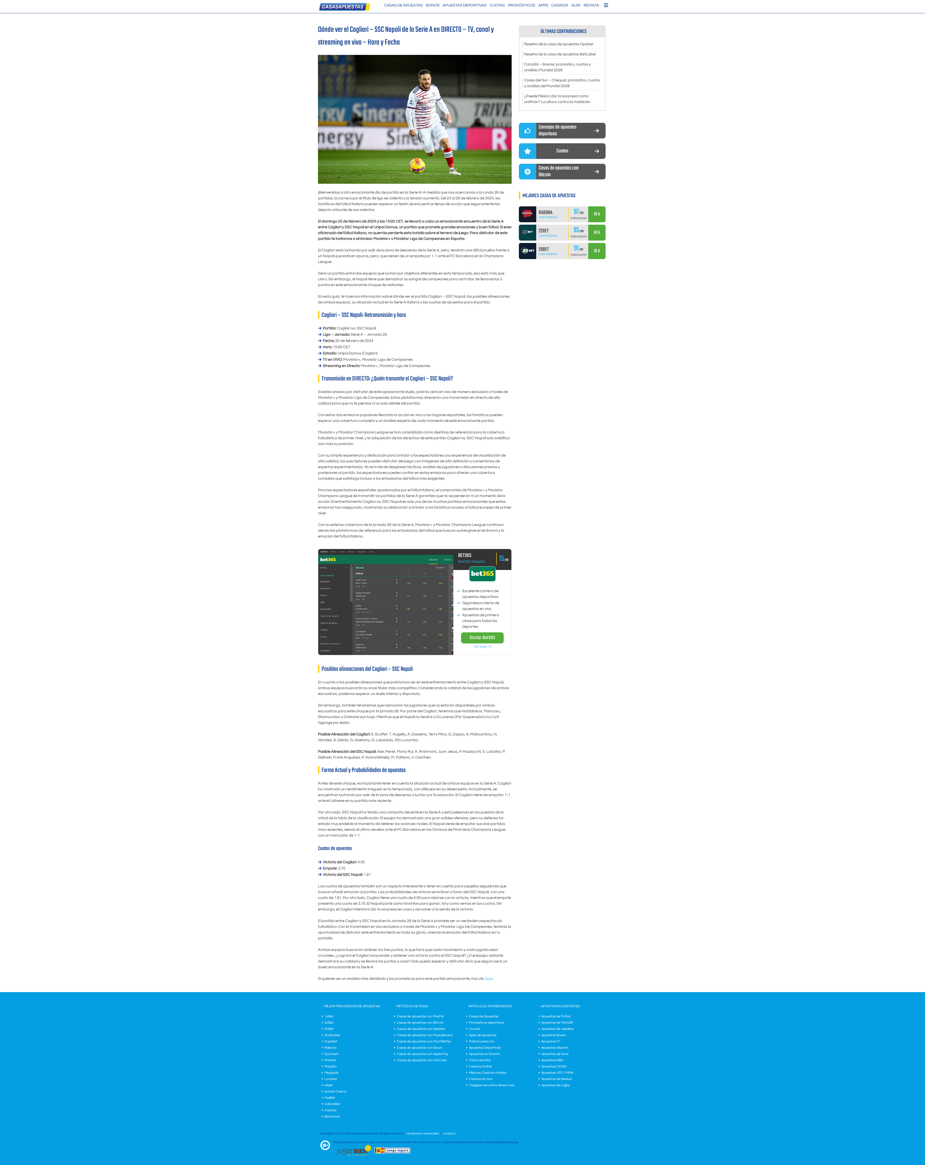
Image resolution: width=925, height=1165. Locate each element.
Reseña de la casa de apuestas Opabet (558, 44)
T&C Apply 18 (482, 646)
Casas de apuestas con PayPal (420, 1016)
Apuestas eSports (554, 1047)
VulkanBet (332, 1104)
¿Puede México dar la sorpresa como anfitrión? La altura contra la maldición (557, 99)
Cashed (330, 1110)
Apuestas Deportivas (465, 5)
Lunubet (330, 1079)
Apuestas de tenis (554, 1054)
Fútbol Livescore (481, 1041)
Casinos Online (480, 1066)
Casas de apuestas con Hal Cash (422, 1060)
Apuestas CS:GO (554, 1066)
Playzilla (330, 1066)
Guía (576, 5)
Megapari (331, 1072)
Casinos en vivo (481, 1079)
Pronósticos (521, 5)
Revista (591, 5)
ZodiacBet (332, 1035)
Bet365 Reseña (471, 561)
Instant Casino (335, 1091)
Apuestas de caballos (557, 1029)
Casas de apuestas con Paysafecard (424, 1035)
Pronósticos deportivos (486, 1022)
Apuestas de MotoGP (557, 1022)
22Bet (329, 1022)
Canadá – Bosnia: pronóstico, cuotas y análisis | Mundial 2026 (557, 67)
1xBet (328, 1016)
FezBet (329, 1098)
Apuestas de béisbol (556, 1079)
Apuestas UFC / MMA (557, 1072)
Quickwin (331, 1054)
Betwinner (332, 1116)
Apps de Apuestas (482, 1035)
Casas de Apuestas (403, 5)
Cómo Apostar (480, 1060)
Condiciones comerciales (423, 1133)
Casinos (559, 5)
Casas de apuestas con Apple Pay (422, 1054)
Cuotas (497, 5)
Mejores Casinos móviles (487, 1072)
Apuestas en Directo (484, 1054)
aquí (489, 979)
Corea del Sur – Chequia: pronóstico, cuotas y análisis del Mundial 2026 (562, 83)
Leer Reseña (548, 217)
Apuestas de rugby (555, 1085)
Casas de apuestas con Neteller (421, 1029)
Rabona (330, 1047)
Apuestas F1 (550, 1041)
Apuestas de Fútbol (556, 1016)
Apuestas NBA (552, 1060)
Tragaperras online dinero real (491, 1085)
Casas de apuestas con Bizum (419, 1047)
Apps (543, 5)
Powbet (330, 1060)
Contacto (449, 1133)
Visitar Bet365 (482, 638)
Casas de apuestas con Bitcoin (420, 1022)
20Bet (329, 1029)
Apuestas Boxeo (553, 1035)
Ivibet (328, 1085)
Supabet (330, 1041)
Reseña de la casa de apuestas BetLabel (560, 54)
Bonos (433, 5)
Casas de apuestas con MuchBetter (424, 1041)
